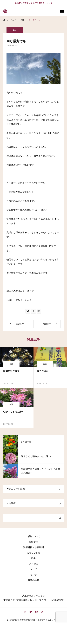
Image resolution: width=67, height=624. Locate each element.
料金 (33, 558)
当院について (33, 536)
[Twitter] (31, 612)
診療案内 (33, 542)
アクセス (33, 563)
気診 (15, 30)
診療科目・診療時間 (33, 547)
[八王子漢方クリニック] (5, 11)
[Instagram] (25, 612)
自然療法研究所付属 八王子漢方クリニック (33, 3)
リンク (33, 574)
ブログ (33, 569)
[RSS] (42, 612)
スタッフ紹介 (33, 553)
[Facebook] (36, 612)
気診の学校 (33, 580)
